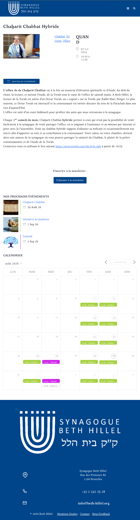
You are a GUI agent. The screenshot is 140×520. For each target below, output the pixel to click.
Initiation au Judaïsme (36, 219)
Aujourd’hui (120, 262)
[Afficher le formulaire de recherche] (134, 8)
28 (95, 355)
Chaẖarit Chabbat (34, 202)
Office (66, 40)
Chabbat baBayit (95, 343)
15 (114, 317)
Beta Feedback (101, 514)
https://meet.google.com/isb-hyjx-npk (78, 146)
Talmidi (27, 236)
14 (95, 317)
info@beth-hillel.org (94, 503)
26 (57, 355)
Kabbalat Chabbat (96, 305)
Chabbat (60, 36)
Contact (85, 514)
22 (114, 336)
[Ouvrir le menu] (127, 8)
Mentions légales (67, 514)
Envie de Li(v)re (57, 386)
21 (95, 336)
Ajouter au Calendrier (23, 81)
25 (38, 355)
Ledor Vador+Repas (96, 381)
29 (114, 355)
